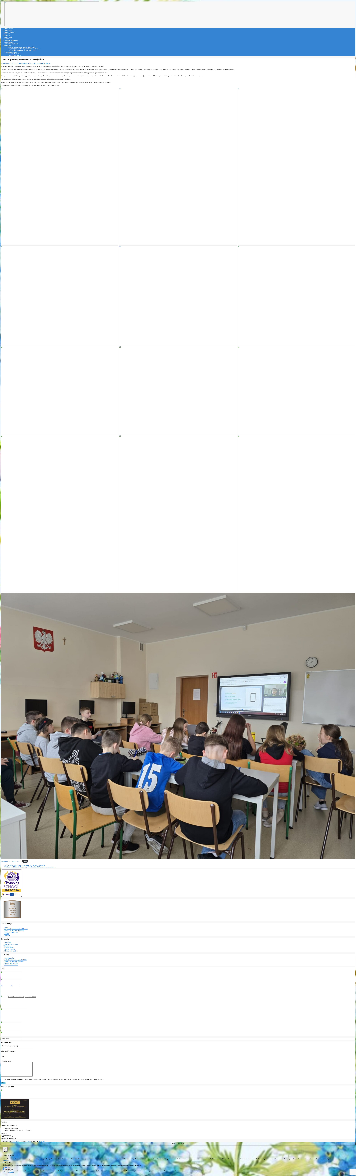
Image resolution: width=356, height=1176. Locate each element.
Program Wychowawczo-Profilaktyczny (16, 929)
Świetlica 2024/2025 (14, 54)
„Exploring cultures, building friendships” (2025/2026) (24, 49)
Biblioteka (7, 946)
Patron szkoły (8, 37)
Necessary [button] (6, 1160)
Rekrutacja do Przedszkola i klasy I (14, 961)
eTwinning (7, 45)
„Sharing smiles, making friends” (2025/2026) (21, 47)
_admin (3, 63)
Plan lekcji (7, 942)
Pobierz (25, 861)
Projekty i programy (10, 949)
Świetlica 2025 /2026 (10, 52)
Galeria (6, 39)
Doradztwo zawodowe (11, 965)
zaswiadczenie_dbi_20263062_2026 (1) (11, 861)
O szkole (7, 33)
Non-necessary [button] (7, 1167)
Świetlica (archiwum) (14, 55)
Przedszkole (7, 30)
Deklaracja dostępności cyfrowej (14, 930)
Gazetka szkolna (9, 947)
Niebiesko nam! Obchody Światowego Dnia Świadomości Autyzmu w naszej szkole (30, 867)
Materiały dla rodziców (11, 963)
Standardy (7, 935)
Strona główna (8, 28)
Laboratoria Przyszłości (11, 44)
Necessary (8, 1162)
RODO (6, 934)
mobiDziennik (8, 42)
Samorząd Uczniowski (11, 944)
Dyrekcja (7, 35)
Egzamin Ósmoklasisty (11, 40)
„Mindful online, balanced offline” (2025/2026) (22, 50)
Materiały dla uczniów (11, 951)
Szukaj (3, 1038)
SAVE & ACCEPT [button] (8, 1172)
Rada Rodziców (9, 958)
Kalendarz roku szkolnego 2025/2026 (15, 960)
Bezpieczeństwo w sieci (11, 932)
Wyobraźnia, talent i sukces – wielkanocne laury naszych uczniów (24, 865)
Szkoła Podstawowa (10, 32)
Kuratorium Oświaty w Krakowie (22, 996)
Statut (6, 927)
